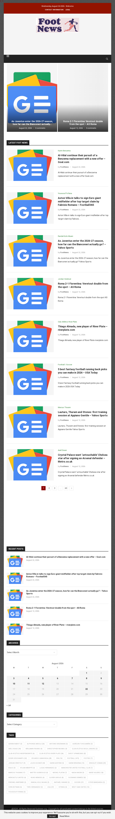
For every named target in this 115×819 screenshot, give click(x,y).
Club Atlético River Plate (51, 753)
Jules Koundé (37, 763)
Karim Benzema (76, 763)
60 (66, 488)
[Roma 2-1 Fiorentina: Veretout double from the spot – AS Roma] (83, 98)
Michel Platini (60, 773)
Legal (67, 10)
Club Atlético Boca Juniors (84, 749)
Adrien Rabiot (15, 744)
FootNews (64, 167)
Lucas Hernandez (48, 768)
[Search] (107, 59)
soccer (79, 782)
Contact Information (54, 10)
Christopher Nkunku (57, 749)
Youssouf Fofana (17, 792)
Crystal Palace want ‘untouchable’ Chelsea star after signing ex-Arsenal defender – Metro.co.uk (82, 458)
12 (43, 684)
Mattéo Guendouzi (39, 773)
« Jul (9, 705)
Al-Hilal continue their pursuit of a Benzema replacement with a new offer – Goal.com (81, 159)
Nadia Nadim (78, 773)
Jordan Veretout (16, 763)
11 (28, 684)
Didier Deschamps (17, 758)
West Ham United (80, 787)
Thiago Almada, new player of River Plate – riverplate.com (53, 625)
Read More (64, 816)
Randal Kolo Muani (40, 782)
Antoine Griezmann (58, 744)
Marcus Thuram (16, 773)
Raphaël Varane (62, 782)
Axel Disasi (14, 749)
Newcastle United (17, 777)
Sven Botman (15, 787)
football (73, 758)
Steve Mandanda (96, 782)
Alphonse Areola (36, 744)
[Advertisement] (57, 43)
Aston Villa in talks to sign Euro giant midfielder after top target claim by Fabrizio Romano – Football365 (79, 201)
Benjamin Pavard (34, 749)
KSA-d (11, 768)
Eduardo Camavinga (41, 758)
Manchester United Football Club (77, 768)
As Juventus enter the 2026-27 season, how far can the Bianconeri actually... (32, 122)
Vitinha (63, 787)
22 (86, 689)
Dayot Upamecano (77, 753)
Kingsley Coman (97, 763)
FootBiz (88, 758)
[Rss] (103, 59)
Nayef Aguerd (96, 773)
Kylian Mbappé (27, 768)
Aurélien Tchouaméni (83, 744)
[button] (11, 97)
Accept (52, 816)
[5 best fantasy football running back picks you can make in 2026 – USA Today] (30, 379)
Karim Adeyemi (57, 763)
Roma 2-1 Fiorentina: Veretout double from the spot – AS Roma (83, 122)
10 (14, 684)
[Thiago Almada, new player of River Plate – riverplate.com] (30, 336)
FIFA (59, 758)
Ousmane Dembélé (77, 777)
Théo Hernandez (35, 787)
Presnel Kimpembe (17, 782)
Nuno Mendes (37, 777)
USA (50, 787)
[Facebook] (100, 59)
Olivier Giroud (56, 777)
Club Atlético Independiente (21, 753)
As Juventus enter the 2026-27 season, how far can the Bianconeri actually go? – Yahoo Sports (82, 244)
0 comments (40, 128)
